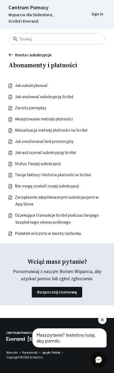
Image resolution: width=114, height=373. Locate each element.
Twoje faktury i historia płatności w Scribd (53, 175)
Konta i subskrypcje (33, 55)
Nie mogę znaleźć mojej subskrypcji (47, 186)
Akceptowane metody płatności (44, 119)
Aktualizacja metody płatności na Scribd (51, 130)
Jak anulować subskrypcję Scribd (44, 97)
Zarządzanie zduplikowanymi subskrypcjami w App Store (57, 200)
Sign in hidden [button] (93, 7)
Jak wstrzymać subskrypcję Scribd (45, 153)
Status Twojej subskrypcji (38, 164)
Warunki (12, 352)
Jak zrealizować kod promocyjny (44, 141)
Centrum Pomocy (28, 7)
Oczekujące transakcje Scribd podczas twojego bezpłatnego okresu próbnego (57, 218)
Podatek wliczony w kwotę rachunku (48, 233)
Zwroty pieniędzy (30, 108)
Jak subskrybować (31, 86)
